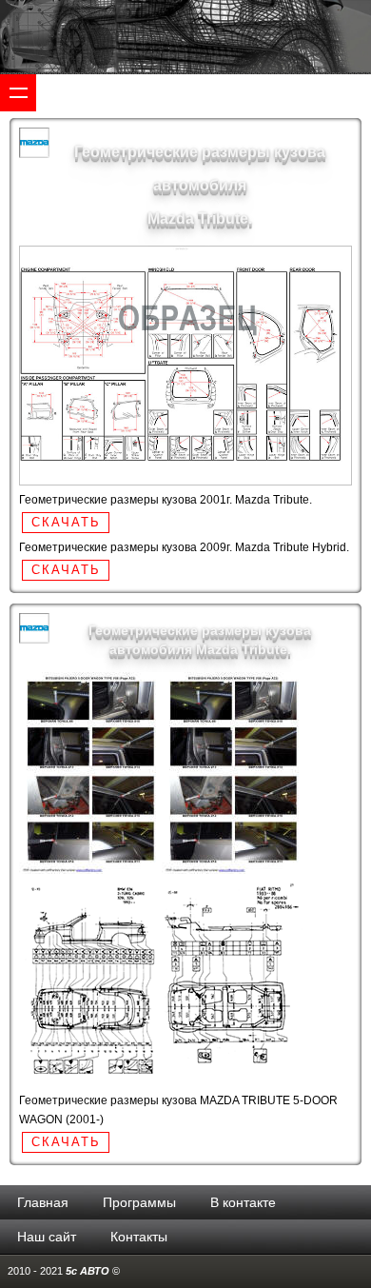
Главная (42, 1202)
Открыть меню (18, 92)
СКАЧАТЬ (66, 522)
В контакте (243, 1202)
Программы (139, 1202)
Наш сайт (46, 1236)
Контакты (138, 1236)
